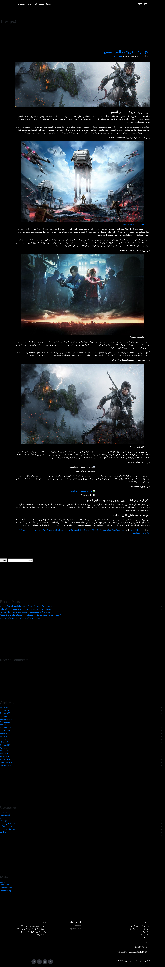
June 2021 (4, 733)
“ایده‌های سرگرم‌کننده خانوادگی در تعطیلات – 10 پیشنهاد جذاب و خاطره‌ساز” (30, 615)
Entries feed (4, 885)
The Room (118, 56)
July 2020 (3, 748)
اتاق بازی (134, 530)
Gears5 (45, 530)
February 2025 (5, 710)
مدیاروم (3, 832)
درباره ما (21, 4)
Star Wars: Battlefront (111, 530)
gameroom (38, 530)
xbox (123, 530)
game (31, 530)
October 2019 (5, 765)
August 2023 (5, 722)
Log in (2, 882)
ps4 (68, 530)
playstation (62, 530)
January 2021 (5, 745)
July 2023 (3, 725)
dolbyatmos (23, 530)
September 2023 (6, 719)
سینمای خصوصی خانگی (9, 826)
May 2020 (4, 751)
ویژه (2, 835)
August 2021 (5, 731)
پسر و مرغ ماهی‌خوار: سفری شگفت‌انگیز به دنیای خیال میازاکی (25, 612)
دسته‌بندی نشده (6, 821)
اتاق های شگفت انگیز (42, 4)
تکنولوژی (3, 818)
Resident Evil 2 (77, 530)
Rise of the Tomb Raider (93, 530)
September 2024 (6, 716)
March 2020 (4, 757)
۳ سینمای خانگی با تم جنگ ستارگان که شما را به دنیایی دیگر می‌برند (27, 606)
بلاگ (29, 4)
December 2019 (6, 762)
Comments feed (6, 888)
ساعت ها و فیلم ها (7, 824)
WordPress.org (5, 891)
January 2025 (5, 713)
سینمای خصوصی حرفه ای (140, 929)
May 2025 (4, 707)
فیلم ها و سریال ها (7, 829)
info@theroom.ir (74, 929)
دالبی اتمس (136, 533)
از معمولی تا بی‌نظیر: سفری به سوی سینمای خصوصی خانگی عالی (26, 609)
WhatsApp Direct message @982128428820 (133, 952)
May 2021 (4, 736)
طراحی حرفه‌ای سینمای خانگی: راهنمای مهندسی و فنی (22, 618)
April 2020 (4, 754)
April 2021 (4, 739)
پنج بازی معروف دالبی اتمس (127, 51)
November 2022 (6, 728)
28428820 (77, 926)
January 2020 (5, 760)
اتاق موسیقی (5, 815)
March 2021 (4, 742)
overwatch (53, 530)
